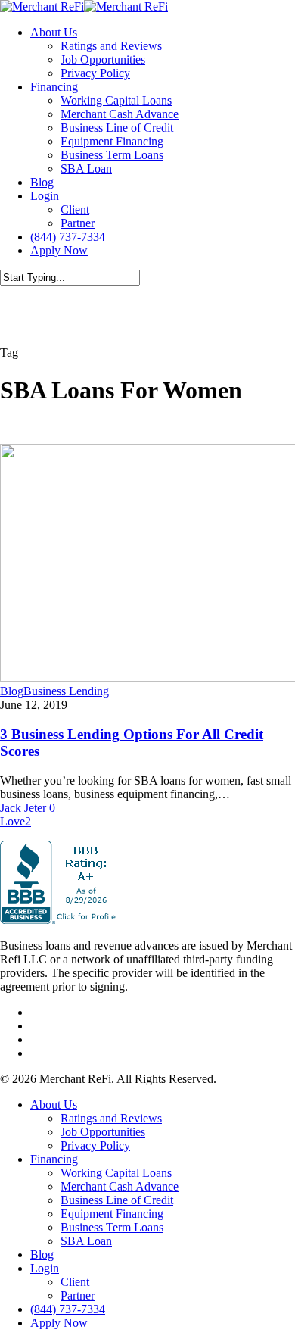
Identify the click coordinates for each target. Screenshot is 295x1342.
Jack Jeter (23, 807)
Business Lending (66, 691)
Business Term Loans (112, 1227)
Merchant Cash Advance (120, 1186)
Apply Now (59, 1322)
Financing (54, 1159)
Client (75, 1281)
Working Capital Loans (116, 1172)
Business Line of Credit (117, 1200)
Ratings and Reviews (111, 1118)
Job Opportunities (103, 1131)
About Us (53, 1104)
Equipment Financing (112, 1213)
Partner (78, 1295)
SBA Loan (86, 1240)
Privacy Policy (95, 1145)
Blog (11, 691)
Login (44, 1268)
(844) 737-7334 (67, 1309)
